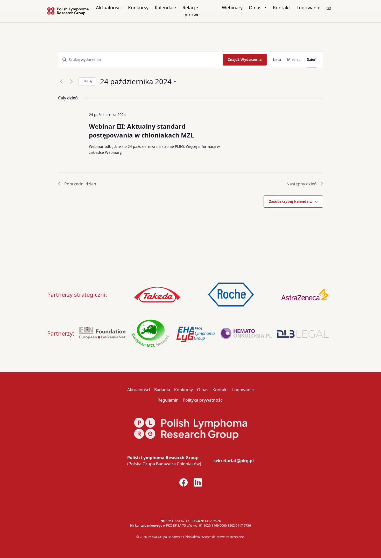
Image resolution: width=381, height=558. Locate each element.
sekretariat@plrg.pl (234, 460)
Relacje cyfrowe (191, 11)
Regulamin (168, 400)
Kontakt (281, 7)
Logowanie (308, 7)
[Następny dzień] (71, 81)
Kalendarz (165, 7)
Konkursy (138, 7)
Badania (162, 390)
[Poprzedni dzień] (61, 81)
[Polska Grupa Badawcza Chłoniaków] (68, 11)
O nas (256, 7)
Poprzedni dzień (80, 184)
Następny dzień (301, 184)
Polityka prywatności (203, 400)
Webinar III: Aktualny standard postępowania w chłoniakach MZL (141, 130)
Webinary (232, 7)
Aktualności (109, 7)
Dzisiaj (87, 81)
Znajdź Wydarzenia (245, 59)
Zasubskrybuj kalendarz (290, 201)
